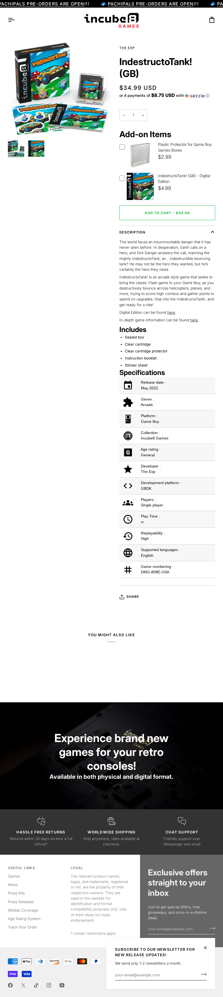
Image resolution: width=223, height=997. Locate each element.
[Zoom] (18, 127)
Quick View (140, 168)
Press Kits (16, 893)
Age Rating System (24, 918)
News (13, 884)
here (171, 312)
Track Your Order (22, 927)
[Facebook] (10, 985)
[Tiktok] (36, 985)
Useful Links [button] (21, 868)
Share (133, 597)
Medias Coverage (23, 910)
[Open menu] (16, 20)
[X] (23, 985)
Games (14, 876)
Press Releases (21, 902)
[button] (164, 95)
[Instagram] (49, 985)
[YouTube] (62, 985)
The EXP (127, 48)
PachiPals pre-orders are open (151, 4)
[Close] (207, 948)
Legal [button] (77, 868)
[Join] (201, 974)
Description (132, 232)
